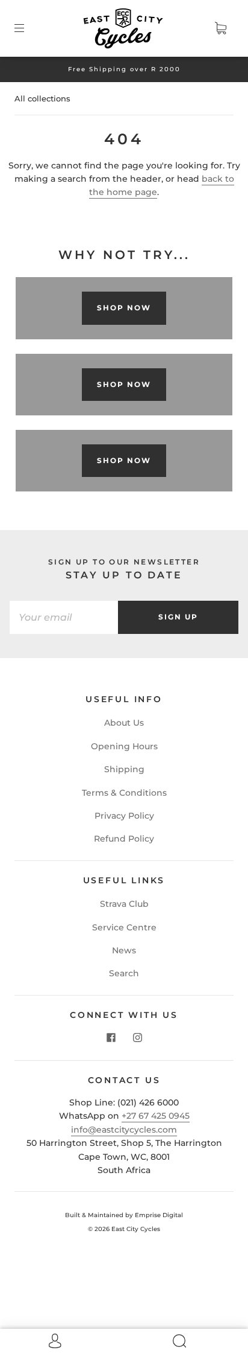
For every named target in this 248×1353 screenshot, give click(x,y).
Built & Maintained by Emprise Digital (124, 1215)
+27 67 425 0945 (156, 1115)
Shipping (124, 769)
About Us (124, 722)
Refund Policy (124, 838)
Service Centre (124, 927)
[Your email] (64, 617)
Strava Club (124, 903)
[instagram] (137, 1037)
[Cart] (220, 28)
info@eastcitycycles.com (124, 1129)
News (124, 950)
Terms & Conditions (124, 792)
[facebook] (111, 1037)
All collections (42, 98)
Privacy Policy (124, 815)
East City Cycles (135, 1229)
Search (124, 973)
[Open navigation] (27, 28)
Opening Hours (124, 746)
